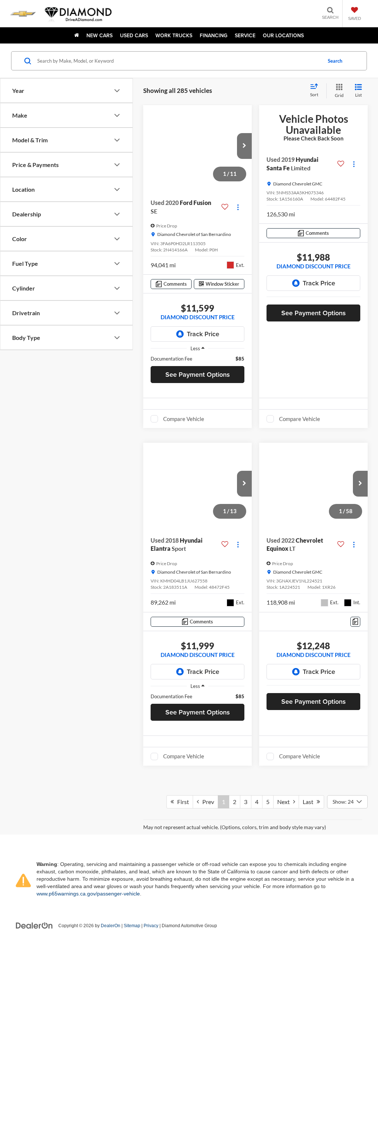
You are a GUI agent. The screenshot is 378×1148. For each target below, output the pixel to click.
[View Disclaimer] (334, 623)
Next (285, 1096)
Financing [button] (213, 35)
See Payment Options (197, 374)
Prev (206, 1096)
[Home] (77, 35)
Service (245, 35)
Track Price (203, 333)
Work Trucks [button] (173, 35)
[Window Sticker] (355, 948)
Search (335, 61)
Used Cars (134, 35)
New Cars (99, 35)
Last (310, 1096)
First (181, 1096)
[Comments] (355, 623)
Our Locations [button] (283, 35)
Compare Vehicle (183, 420)
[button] (244, 146)
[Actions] (237, 207)
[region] (197, 358)
